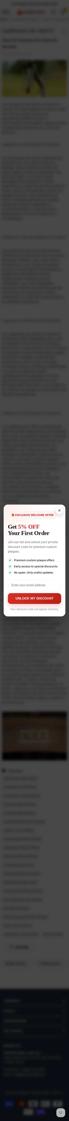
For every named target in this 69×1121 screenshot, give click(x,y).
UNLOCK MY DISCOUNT (34, 598)
